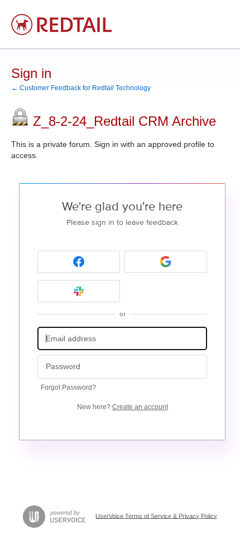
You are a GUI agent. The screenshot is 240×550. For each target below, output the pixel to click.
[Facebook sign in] (78, 262)
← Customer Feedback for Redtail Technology (81, 88)
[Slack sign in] (78, 291)
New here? (122, 407)
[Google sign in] (165, 262)
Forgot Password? (68, 387)
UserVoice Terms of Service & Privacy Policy (156, 515)
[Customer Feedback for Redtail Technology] (61, 24)
